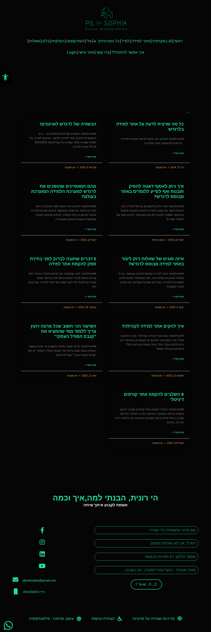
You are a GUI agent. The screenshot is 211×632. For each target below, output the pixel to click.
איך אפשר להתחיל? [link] (127, 52)
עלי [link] (89, 41)
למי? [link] (125, 41)
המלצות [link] (57, 41)
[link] (5, 77)
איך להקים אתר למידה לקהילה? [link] (153, 326)
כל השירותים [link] (108, 41)
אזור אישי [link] (86, 52)
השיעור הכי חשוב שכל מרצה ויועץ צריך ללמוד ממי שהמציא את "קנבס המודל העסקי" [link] (63, 331)
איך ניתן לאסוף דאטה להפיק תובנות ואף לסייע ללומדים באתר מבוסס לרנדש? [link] (152, 191)
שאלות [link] (34, 41)
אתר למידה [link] (140, 41)
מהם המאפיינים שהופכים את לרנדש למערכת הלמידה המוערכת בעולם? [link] (63, 191)
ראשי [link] (178, 41)
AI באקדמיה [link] (162, 41)
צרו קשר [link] (102, 52)
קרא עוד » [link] (178, 153)
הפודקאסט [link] (75, 41)
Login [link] (72, 52)
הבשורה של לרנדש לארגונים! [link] (68, 124)
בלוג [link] (45, 41)
